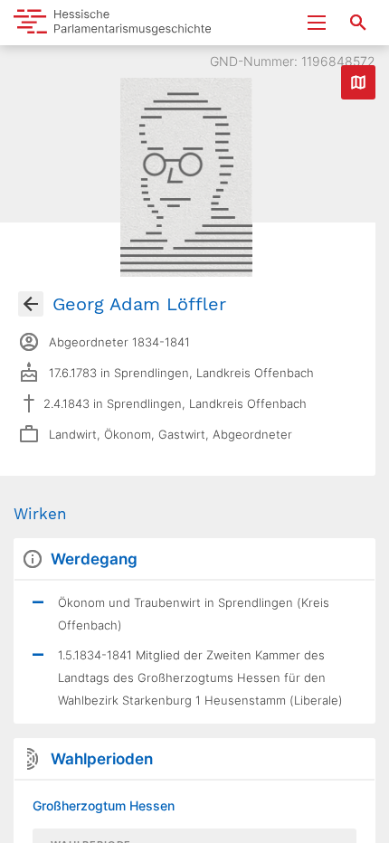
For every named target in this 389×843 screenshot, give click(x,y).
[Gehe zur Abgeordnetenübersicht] (30, 304)
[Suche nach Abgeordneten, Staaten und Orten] (358, 22)
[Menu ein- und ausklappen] (316, 22)
